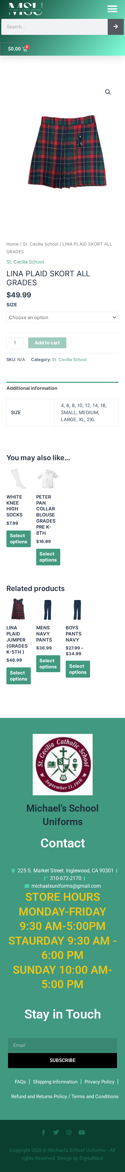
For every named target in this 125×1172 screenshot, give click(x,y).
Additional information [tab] (31, 388)
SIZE (11, 305)
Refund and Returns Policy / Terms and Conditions (65, 1096)
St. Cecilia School (40, 244)
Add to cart (47, 343)
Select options (18, 539)
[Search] (116, 27)
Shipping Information (55, 1082)
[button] (112, 9)
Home (12, 244)
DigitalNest (91, 1158)
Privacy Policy (99, 1082)
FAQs (20, 1082)
